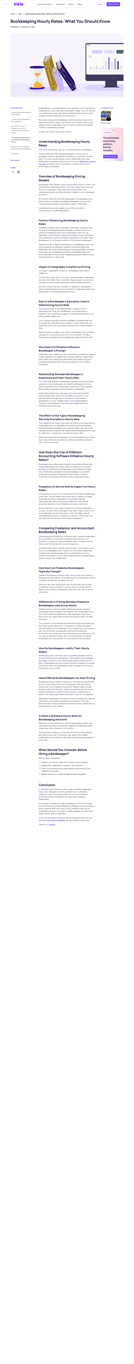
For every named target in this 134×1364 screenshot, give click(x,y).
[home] (18, 4)
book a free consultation (55, 820)
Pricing (79, 4)
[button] (45, 4)
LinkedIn (52, 824)
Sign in (100, 4)
